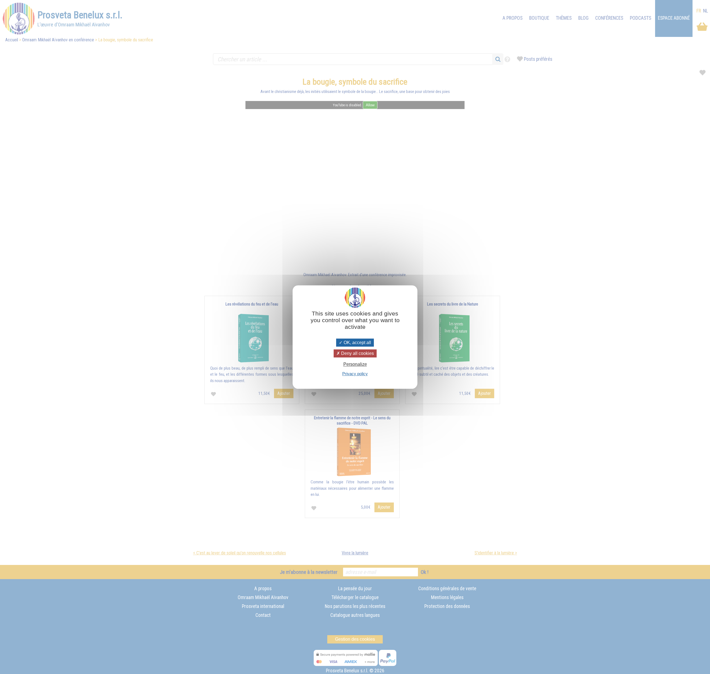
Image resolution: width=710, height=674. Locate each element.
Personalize (355, 364)
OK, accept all (357, 342)
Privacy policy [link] (355, 373)
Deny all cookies (357, 353)
